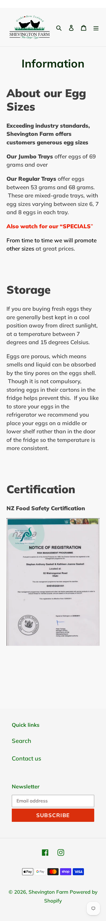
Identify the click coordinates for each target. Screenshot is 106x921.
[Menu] (96, 27)
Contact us (26, 758)
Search (21, 740)
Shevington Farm (48, 892)
